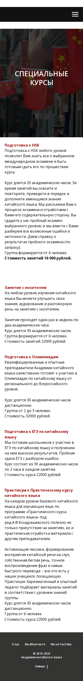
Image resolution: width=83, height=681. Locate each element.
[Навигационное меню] (75, 14)
